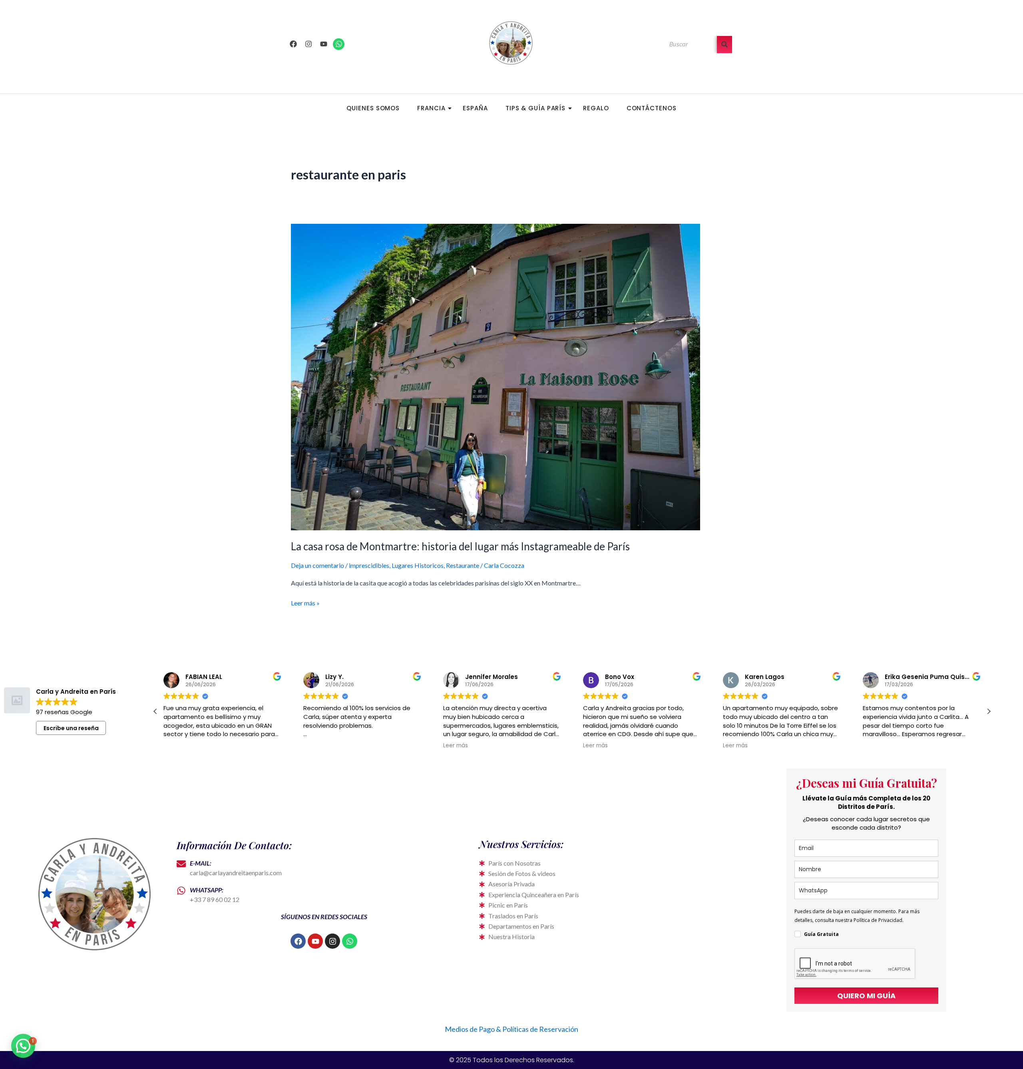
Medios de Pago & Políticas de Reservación (511, 1029)
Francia (431, 108)
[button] (989, 711)
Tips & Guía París (535, 108)
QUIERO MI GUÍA (866, 996)
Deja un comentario (317, 565)
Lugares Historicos (418, 565)
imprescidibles (369, 565)
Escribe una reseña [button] (71, 728)
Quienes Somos (373, 108)
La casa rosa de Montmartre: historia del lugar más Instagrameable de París (460, 546)
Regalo (596, 108)
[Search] (724, 44)
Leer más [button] (315, 745)
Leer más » (305, 602)
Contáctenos (652, 108)
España (475, 108)
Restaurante (462, 565)
